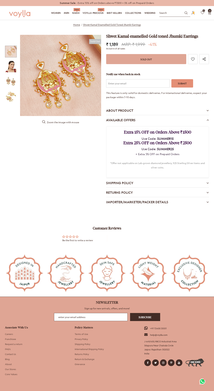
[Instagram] (163, 362)
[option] (107, 3)
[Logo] (20, 14)
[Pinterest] (171, 362)
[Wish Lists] (193, 59)
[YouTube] (179, 362)
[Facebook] (147, 362)
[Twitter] (155, 362)
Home (76, 24)
